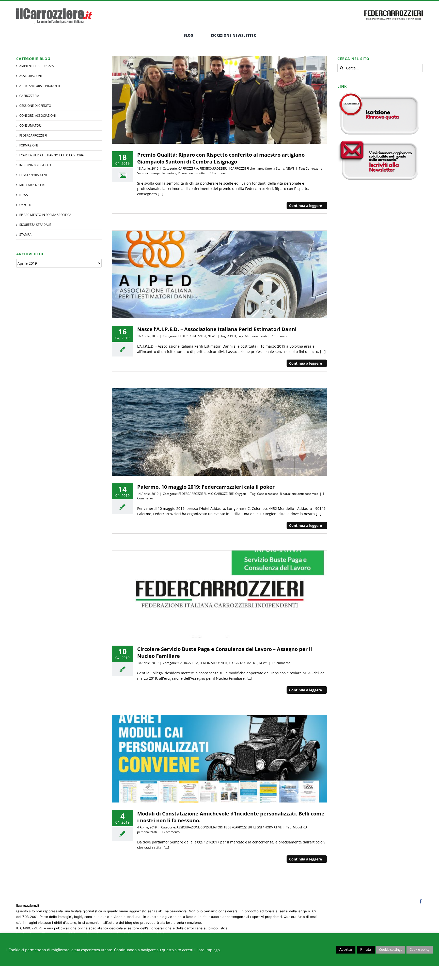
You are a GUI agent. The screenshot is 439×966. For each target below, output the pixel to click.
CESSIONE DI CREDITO (35, 105)
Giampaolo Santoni (162, 173)
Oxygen (240, 494)
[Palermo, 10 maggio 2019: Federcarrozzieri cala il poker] (219, 432)
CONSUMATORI (211, 827)
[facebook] (421, 901)
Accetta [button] (345, 949)
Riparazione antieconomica (299, 494)
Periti (263, 336)
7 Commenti (279, 336)
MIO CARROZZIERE (221, 494)
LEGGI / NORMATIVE (243, 663)
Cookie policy (420, 949)
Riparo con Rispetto (191, 173)
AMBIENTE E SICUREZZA (36, 66)
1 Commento (281, 663)
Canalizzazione (267, 494)
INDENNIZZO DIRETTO (35, 165)
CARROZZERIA (188, 168)
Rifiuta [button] (365, 949)
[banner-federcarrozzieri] (393, 9)
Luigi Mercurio (248, 336)
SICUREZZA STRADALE (35, 224)
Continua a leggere (305, 205)
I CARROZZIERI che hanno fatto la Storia (256, 168)
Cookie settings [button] (390, 949)
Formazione (29, 145)
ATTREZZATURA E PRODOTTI (39, 86)
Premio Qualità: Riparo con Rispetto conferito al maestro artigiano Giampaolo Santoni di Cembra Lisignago (221, 158)
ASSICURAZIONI (188, 827)
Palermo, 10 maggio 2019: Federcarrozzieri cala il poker (206, 486)
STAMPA (25, 234)
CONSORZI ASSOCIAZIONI (37, 115)
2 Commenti (218, 173)
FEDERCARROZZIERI (213, 168)
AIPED (231, 336)
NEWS (290, 168)
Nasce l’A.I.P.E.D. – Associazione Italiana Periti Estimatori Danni (216, 329)
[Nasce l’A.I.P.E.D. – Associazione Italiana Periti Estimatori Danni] (219, 274)
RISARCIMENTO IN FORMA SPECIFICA (45, 215)
